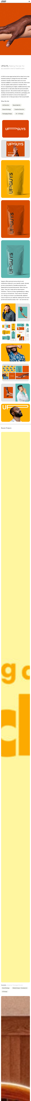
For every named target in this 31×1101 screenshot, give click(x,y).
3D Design (4, 991)
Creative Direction (19, 109)
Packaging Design (7, 113)
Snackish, (12, 985)
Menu (28, 1)
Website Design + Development (20, 988)
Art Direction (6, 105)
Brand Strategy (7, 109)
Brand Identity (16, 105)
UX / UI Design (19, 113)
